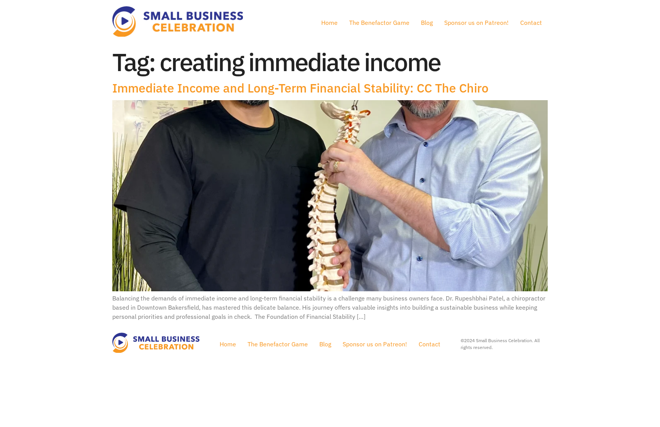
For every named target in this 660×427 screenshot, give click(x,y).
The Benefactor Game (379, 22)
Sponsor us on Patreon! (476, 22)
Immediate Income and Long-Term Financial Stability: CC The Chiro (300, 88)
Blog (427, 22)
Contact (531, 22)
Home (329, 22)
